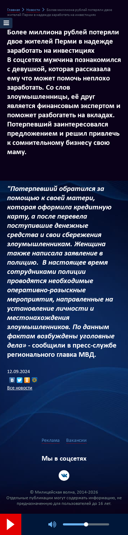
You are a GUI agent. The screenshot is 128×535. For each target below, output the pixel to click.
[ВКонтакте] (12, 380)
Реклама (51, 440)
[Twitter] (19, 380)
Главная (13, 10)
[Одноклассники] (27, 380)
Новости (33, 10)
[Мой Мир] (34, 380)
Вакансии (76, 440)
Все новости (19, 388)
